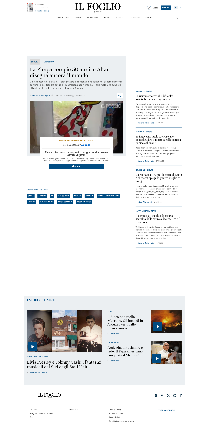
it (176, 8)
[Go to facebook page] (156, 395)
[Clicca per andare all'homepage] (49, 395)
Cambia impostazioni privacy (121, 421)
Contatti (33, 410)
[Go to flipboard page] (181, 395)
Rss (31, 417)
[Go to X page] (168, 395)
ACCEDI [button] (85, 145)
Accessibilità (114, 417)
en (180, 8)
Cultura (34, 62)
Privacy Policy (115, 410)
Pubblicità (73, 410)
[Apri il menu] (32, 18)
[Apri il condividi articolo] (120, 95)
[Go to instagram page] (174, 395)
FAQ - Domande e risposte (41, 413)
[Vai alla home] (98, 8)
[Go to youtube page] (162, 395)
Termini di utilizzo (116, 413)
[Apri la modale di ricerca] (177, 18)
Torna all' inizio (166, 410)
